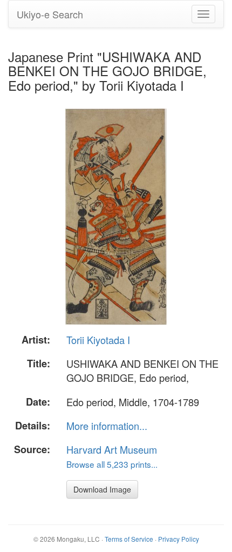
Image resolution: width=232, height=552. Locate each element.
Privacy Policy (178, 538)
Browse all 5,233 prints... (112, 464)
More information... (106, 426)
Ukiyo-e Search (50, 14)
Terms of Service (129, 538)
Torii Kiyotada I (98, 340)
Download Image (102, 489)
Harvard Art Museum (111, 449)
